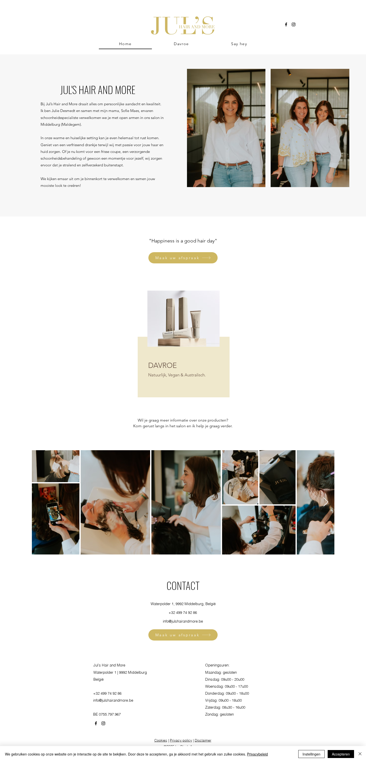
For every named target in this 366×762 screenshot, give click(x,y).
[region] (183, 347)
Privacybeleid (257, 754)
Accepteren (341, 754)
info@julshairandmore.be (183, 621)
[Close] (360, 754)
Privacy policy (181, 740)
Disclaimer (203, 740)
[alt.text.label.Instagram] (293, 24)
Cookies (160, 740)
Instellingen (311, 754)
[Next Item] (326, 502)
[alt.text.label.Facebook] (286, 24)
